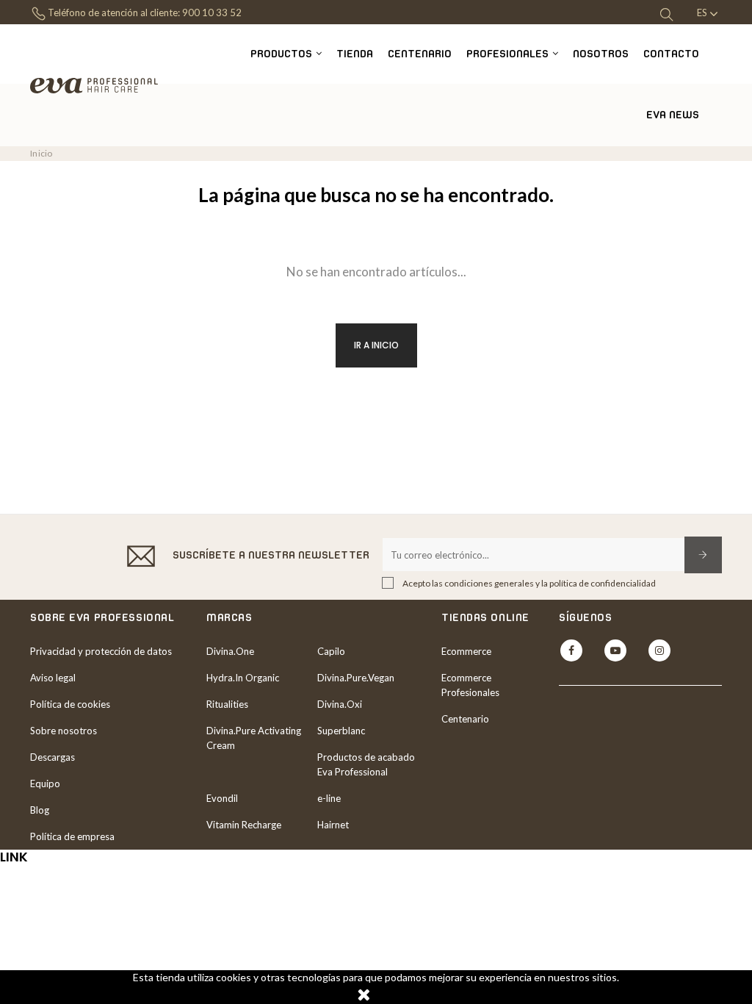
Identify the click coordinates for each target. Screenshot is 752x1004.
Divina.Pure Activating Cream (253, 738)
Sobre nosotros (63, 730)
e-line (329, 798)
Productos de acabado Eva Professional (366, 764)
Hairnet (333, 825)
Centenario (465, 719)
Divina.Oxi (339, 704)
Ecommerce (466, 651)
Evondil (222, 798)
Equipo (45, 783)
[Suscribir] (703, 555)
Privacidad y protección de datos (101, 651)
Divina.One (230, 651)
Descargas (52, 757)
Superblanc (341, 730)
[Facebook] (571, 650)
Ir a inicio (376, 345)
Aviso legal (53, 678)
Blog (39, 810)
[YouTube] (615, 650)
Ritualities (227, 704)
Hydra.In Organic (242, 678)
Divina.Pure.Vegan (355, 678)
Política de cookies (70, 704)
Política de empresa (72, 836)
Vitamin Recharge (243, 825)
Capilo (331, 651)
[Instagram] (659, 650)
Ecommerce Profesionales (470, 685)
